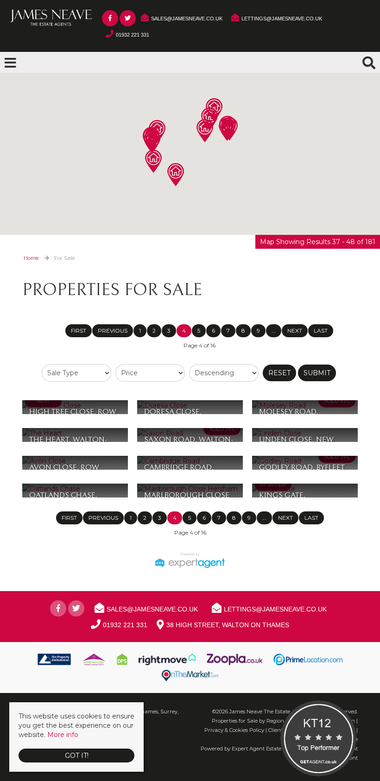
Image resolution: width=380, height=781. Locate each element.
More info (62, 735)
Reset (279, 373)
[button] (153, 161)
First (78, 330)
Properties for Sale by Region (248, 721)
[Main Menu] (10, 63)
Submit (317, 373)
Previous (112, 330)
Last (321, 330)
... (274, 330)
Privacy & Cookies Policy (234, 730)
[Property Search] (368, 61)
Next (294, 330)
